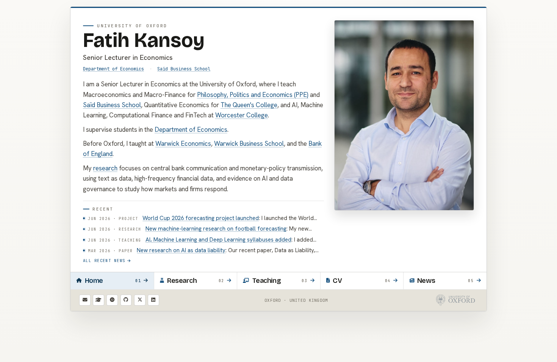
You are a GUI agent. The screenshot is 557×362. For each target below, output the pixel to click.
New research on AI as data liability (181, 250)
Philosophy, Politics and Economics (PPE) (252, 94)
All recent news (104, 260)
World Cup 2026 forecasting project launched (200, 218)
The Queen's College (249, 105)
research (105, 168)
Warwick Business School (249, 143)
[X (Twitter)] (140, 300)
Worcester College (241, 115)
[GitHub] (126, 300)
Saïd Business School (183, 69)
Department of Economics (113, 69)
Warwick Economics (183, 143)
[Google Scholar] (98, 300)
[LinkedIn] (153, 300)
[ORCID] (112, 300)
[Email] (85, 300)
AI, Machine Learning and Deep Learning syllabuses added (218, 239)
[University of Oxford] (455, 299)
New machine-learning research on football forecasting (216, 228)
